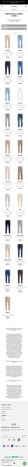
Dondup (19, 343)
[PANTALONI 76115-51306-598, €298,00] (7, 227)
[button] (14, 29)
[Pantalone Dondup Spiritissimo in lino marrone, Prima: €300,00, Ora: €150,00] (20, 147)
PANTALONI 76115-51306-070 (20, 238)
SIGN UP (24, 435)
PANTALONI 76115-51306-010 (8, 262)
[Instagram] (13, 425)
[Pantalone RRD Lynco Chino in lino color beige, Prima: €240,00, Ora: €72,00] (7, 200)
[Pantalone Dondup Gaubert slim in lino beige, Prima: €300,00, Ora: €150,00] (7, 147)
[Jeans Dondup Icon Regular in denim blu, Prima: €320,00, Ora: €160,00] (7, 120)
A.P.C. (17, 345)
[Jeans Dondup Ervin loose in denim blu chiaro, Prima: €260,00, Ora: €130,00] (7, 94)
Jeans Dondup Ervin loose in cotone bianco (20, 105)
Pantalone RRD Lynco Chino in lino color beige (7, 211)
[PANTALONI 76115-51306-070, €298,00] (20, 227)
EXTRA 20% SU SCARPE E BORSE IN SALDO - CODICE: (14, 2)
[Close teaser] (14, 463)
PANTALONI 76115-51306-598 (8, 238)
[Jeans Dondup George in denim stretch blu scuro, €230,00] (20, 251)
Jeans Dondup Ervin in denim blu (20, 79)
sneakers (20, 390)
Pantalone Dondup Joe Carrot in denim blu (7, 79)
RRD (7, 348)
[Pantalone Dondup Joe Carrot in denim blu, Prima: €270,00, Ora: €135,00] (7, 68)
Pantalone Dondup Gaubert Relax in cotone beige (7, 53)
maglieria (12, 390)
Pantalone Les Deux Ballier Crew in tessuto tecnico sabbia (7, 184)
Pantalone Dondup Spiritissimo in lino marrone (20, 158)
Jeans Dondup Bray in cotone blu (20, 53)
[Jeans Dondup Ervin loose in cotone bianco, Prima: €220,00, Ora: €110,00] (20, 94)
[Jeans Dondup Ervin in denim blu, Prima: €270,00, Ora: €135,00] (20, 68)
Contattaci (3, 420)
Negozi (2, 418)
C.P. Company (12, 352)
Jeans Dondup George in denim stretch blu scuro (20, 262)
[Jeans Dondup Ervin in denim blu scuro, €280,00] (7, 277)
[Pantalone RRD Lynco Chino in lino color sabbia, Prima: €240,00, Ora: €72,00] (20, 200)
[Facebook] (15, 425)
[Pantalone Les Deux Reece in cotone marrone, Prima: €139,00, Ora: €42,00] (20, 173)
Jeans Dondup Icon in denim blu (20, 131)
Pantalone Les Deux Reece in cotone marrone (20, 184)
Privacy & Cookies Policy (6, 409)
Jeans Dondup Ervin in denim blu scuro (7, 288)
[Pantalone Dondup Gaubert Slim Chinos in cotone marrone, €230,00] (20, 277)
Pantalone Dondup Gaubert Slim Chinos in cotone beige (7, 315)
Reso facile (3, 411)
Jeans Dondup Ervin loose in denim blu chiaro (8, 105)
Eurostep (8, 462)
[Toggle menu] (2, 6)
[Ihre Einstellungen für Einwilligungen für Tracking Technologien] (2, 464)
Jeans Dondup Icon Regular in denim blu (7, 131)
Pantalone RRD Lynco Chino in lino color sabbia (20, 211)
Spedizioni (3, 413)
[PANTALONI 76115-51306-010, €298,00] (7, 251)
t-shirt (20, 389)
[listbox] (20, 33)
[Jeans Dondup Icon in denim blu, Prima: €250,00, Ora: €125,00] (20, 120)
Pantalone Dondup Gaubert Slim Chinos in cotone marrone (20, 288)
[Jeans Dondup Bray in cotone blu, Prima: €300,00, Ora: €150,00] (20, 42)
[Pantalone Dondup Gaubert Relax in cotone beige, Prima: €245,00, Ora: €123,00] (7, 42)
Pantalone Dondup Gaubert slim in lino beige (7, 158)
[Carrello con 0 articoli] (25, 6)
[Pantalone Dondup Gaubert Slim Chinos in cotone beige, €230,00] (7, 304)
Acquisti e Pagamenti (5, 407)
